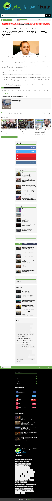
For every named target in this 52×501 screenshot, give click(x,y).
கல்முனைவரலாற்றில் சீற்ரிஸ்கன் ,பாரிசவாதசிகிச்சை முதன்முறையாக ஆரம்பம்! (28, 313)
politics (24, 352)
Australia (19, 330)
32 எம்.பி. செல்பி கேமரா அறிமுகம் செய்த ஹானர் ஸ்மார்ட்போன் (27, 209)
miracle (26, 346)
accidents (19, 323)
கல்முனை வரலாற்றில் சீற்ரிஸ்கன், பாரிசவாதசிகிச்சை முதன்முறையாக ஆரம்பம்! (28, 306)
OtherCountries (21, 350)
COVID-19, (11, 37)
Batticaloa (27, 330)
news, (14, 37)
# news (12, 87)
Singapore (19, 355)
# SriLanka (17, 87)
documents (20, 338)
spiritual (26, 355)
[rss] (44, 367)
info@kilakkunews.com (24, 24)
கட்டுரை (33, 243)
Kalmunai (27, 344)
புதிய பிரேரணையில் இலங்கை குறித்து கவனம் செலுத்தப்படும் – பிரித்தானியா (25, 130)
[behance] (46, 367)
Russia (29, 352)
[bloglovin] (41, 367)
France (25, 340)
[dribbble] (43, 367)
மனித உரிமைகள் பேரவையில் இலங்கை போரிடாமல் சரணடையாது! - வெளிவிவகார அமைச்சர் (42, 131)
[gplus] (37, 367)
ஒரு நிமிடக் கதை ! (25, 254)
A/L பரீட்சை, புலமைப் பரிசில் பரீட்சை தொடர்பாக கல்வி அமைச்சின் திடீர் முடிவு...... (28, 192)
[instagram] (48, 367)
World (18, 361)
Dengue (19, 336)
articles (29, 327)
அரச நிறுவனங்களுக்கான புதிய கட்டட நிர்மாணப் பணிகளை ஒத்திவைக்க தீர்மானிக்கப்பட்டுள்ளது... (28, 174)
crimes (31, 334)
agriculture (20, 325)
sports (32, 355)
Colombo (19, 334)
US (28, 359)
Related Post (5, 117)
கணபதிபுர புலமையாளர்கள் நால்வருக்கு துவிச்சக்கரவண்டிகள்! (9, 130)
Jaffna (23, 342)
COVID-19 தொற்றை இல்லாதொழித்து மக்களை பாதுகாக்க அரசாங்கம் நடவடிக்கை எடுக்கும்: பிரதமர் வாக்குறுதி (29, 198)
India (18, 342)
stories (25, 357)
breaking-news (17, 19)
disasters (25, 336)
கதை (19, 243)
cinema (28, 332)
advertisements (28, 323)
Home (3, 28)
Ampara (3, 120)
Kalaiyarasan (20, 344)
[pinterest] (39, 367)
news (12, 28)
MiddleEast (20, 346)
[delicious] (50, 367)
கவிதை (26, 243)
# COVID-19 (7, 87)
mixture (32, 346)
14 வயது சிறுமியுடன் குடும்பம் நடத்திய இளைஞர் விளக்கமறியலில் (28, 220)
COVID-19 (7, 28)
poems (18, 352)
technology (20, 359)
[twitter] (35, 367)
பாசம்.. (23, 265)
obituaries (24, 348)
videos (32, 359)
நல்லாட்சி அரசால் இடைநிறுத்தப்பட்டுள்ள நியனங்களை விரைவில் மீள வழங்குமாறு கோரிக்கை (29, 180)
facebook (9, 137)
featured (21, 120)
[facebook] (33, 367)
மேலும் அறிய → (25, 452)
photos (29, 350)
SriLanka (16, 28)
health (30, 340)
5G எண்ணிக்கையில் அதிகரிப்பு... (28, 295)
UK (25, 359)
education (27, 338)
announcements (21, 327)
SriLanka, (17, 37)
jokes (27, 342)
